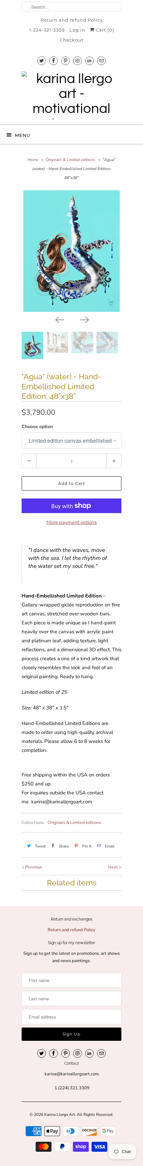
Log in (77, 30)
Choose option (37, 426)
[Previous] (59, 319)
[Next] (84, 319)
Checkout (71, 40)
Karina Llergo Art (59, 1114)
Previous (33, 867)
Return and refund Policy (72, 20)
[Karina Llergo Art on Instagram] (77, 60)
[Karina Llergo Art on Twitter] (41, 60)
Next (113, 867)
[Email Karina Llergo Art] (101, 60)
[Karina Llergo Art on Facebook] (53, 60)
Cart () (104, 30)
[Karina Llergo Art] (71, 95)
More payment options (72, 522)
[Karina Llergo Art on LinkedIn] (89, 60)
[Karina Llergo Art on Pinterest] (65, 60)
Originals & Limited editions (74, 823)
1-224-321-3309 (47, 30)
